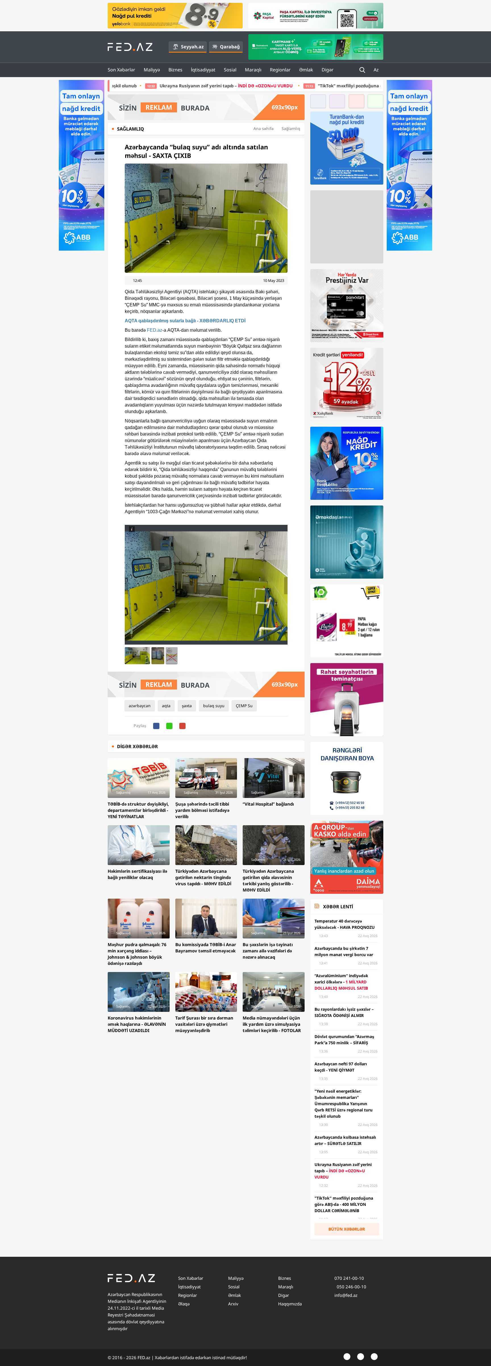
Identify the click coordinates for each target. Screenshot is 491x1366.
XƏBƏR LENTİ (338, 906)
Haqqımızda (290, 1304)
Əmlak (306, 70)
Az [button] (377, 70)
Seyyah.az (192, 47)
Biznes (175, 70)
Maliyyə (152, 70)
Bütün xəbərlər (346, 1229)
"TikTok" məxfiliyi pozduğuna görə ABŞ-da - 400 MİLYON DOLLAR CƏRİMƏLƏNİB (304, 85)
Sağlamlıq (291, 128)
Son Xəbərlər (121, 70)
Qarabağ (230, 47)
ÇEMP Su (244, 705)
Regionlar (280, 70)
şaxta (187, 705)
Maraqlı (253, 70)
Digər (328, 70)
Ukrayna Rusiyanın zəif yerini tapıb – (129, 85)
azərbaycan (140, 705)
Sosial (230, 70)
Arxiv (233, 1304)
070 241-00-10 (349, 1278)
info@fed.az (345, 1295)
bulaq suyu (213, 705)
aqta (166, 705)
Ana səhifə (263, 128)
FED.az (154, 330)
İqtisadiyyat (203, 70)
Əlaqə (184, 1304)
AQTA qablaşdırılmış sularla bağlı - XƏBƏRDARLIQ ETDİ (185, 320)
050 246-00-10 (351, 1286)
